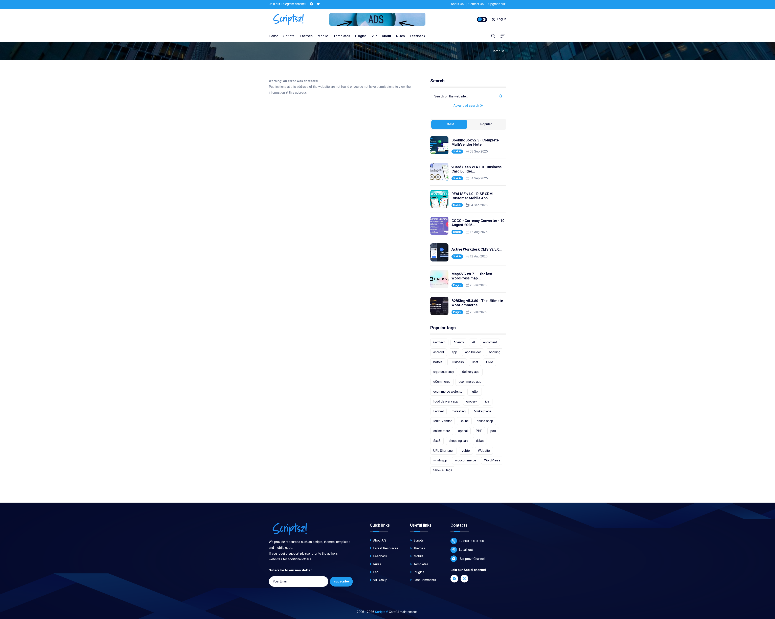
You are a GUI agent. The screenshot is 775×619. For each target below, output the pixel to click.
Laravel (438, 411)
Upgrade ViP (497, 4)
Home (273, 36)
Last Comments (424, 580)
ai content (490, 342)
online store (441, 431)
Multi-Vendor (442, 421)
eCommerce (441, 382)
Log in (501, 19)
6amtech (439, 342)
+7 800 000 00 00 (471, 541)
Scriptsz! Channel (472, 559)
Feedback (417, 36)
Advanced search (466, 106)
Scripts (288, 36)
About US (457, 4)
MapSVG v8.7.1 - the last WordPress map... (471, 276)
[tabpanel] (468, 225)
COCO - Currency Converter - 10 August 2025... (477, 223)
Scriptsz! (381, 612)
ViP (374, 36)
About (386, 36)
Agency (458, 342)
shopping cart (458, 441)
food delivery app (445, 401)
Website (484, 451)
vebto (466, 451)
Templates (341, 36)
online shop (485, 421)
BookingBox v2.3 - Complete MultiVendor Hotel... (475, 142)
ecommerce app (470, 382)
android (438, 352)
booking (494, 352)
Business (457, 362)
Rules (400, 36)
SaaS (437, 441)
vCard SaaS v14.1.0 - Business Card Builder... (476, 169)
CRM (489, 362)
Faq (375, 572)
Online (464, 421)
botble (437, 362)
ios (487, 401)
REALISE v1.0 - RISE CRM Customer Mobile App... (472, 196)
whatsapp (440, 460)
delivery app (471, 372)
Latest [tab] (449, 124)
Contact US (476, 4)
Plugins (361, 36)
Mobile (323, 36)
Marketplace (482, 411)
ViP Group (379, 580)
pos (493, 431)
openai (463, 431)
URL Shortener (443, 451)
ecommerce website (447, 391)
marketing (459, 411)
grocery (471, 401)
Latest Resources (385, 548)
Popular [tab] (486, 124)
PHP (479, 431)
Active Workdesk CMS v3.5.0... (476, 249)
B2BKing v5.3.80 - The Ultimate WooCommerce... (477, 303)
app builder (473, 352)
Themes (306, 36)
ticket (480, 441)
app (454, 352)
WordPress (492, 460)
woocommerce (465, 460)
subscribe (341, 581)
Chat (475, 362)
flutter (474, 391)
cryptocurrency (443, 372)
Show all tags (442, 470)
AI (473, 342)
